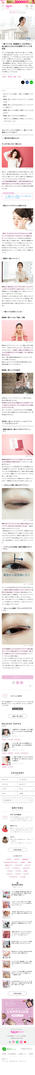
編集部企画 (25, 859)
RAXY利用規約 (10, 1036)
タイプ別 (23, 876)
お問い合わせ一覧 (13, 1061)
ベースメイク (23, 779)
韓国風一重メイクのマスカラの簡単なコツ (15, 116)
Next (30, 686)
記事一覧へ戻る (17, 716)
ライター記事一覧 (17, 709)
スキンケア (5, 779)
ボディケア (22, 784)
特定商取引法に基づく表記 (17, 1038)
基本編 (10, 76)
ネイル (21, 789)
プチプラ (10, 871)
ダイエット (9, 874)
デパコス (18, 874)
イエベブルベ (24, 753)
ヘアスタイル (16, 868)
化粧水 (25, 871)
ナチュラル (17, 739)
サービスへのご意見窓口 (20, 1036)
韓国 (15, 76)
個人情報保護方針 (12, 1053)
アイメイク (10, 74)
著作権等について (23, 1053)
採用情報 (31, 1053)
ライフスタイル (13, 876)
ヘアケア (4, 789)
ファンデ (26, 874)
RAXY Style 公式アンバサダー (11, 862)
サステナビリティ (23, 1061)
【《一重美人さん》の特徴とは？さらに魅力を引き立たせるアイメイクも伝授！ (18, 197)
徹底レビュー (9, 865)
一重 (19, 76)
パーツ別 (10, 739)
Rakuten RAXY (9, 7)
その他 (21, 793)
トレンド (17, 753)
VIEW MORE (17, 850)
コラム (3, 793)
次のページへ (17, 677)
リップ (7, 868)
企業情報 (4, 1053)
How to (4, 76)
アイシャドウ (18, 865)
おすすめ (10, 753)
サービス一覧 (5, 1061)
